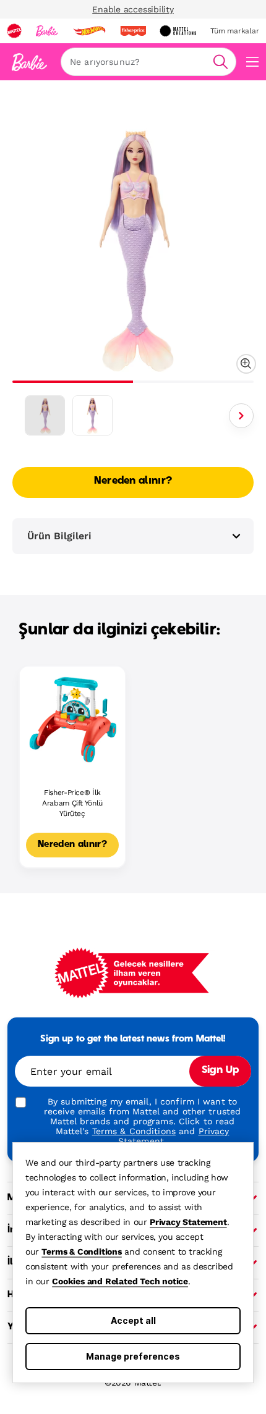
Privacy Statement (188, 1222)
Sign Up (220, 1070)
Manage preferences (133, 1356)
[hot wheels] (89, 31)
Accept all (133, 1320)
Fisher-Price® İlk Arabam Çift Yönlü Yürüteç (72, 803)
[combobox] (148, 62)
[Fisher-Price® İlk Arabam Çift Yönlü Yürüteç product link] (72, 719)
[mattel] (14, 31)
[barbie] (47, 31)
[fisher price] (133, 31)
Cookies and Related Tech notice (120, 1281)
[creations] (178, 31)
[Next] (241, 415)
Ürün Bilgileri (59, 536)
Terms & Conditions (81, 1251)
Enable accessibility (133, 9)
